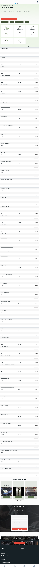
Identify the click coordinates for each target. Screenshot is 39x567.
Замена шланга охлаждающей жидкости (6, 391)
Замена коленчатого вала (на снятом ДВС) (6, 319)
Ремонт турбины (3, 93)
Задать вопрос (19, 529)
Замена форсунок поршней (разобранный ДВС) (7, 251)
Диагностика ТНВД (3, 57)
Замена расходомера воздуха (5, 337)
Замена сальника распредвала (5, 378)
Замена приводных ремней (4, 215)
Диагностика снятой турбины (5, 84)
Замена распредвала (3, 265)
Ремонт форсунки (3, 129)
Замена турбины (3, 89)
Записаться (36, 50)
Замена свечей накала (4, 147)
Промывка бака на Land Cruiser (31, 482)
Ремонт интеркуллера (4, 238)
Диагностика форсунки (4, 116)
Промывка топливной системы (5, 292)
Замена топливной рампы (4, 382)
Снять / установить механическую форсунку (7, 125)
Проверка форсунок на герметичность (6, 120)
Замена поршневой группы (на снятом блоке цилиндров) (9, 400)
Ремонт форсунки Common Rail (5, 170)
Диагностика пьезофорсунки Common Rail (6, 179)
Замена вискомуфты (3, 269)
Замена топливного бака (4, 256)
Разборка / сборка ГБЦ (4, 102)
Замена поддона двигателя (4, 414)
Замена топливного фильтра (5, 111)
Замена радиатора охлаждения (5, 346)
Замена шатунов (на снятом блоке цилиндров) (7, 387)
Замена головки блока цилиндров (5, 107)
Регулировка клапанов (4, 283)
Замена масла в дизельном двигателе (6, 75)
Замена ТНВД (2, 66)
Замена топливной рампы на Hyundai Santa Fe (6, 482)
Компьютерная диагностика (4, 48)
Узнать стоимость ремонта (8, 18)
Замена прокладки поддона (4, 405)
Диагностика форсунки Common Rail (6, 161)
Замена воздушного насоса (4, 278)
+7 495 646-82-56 (19, 511)
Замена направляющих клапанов (5, 301)
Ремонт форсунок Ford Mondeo (18, 482)
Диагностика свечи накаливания (5, 138)
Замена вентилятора (3, 369)
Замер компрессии (3, 396)
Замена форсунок (3, 134)
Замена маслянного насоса (4, 409)
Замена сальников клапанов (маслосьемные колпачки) (8, 373)
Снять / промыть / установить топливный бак (7, 247)
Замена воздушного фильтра (5, 206)
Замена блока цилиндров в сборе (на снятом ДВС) (8, 364)
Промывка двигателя (3, 310)
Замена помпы (3, 152)
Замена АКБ (2, 328)
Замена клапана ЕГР (3, 224)
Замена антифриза (3, 229)
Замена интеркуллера (4, 242)
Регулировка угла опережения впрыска (6, 274)
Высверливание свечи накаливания (5, 143)
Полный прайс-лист (19, 538)
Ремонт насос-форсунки (4, 197)
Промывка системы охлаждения (5, 355)
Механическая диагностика (4, 260)
